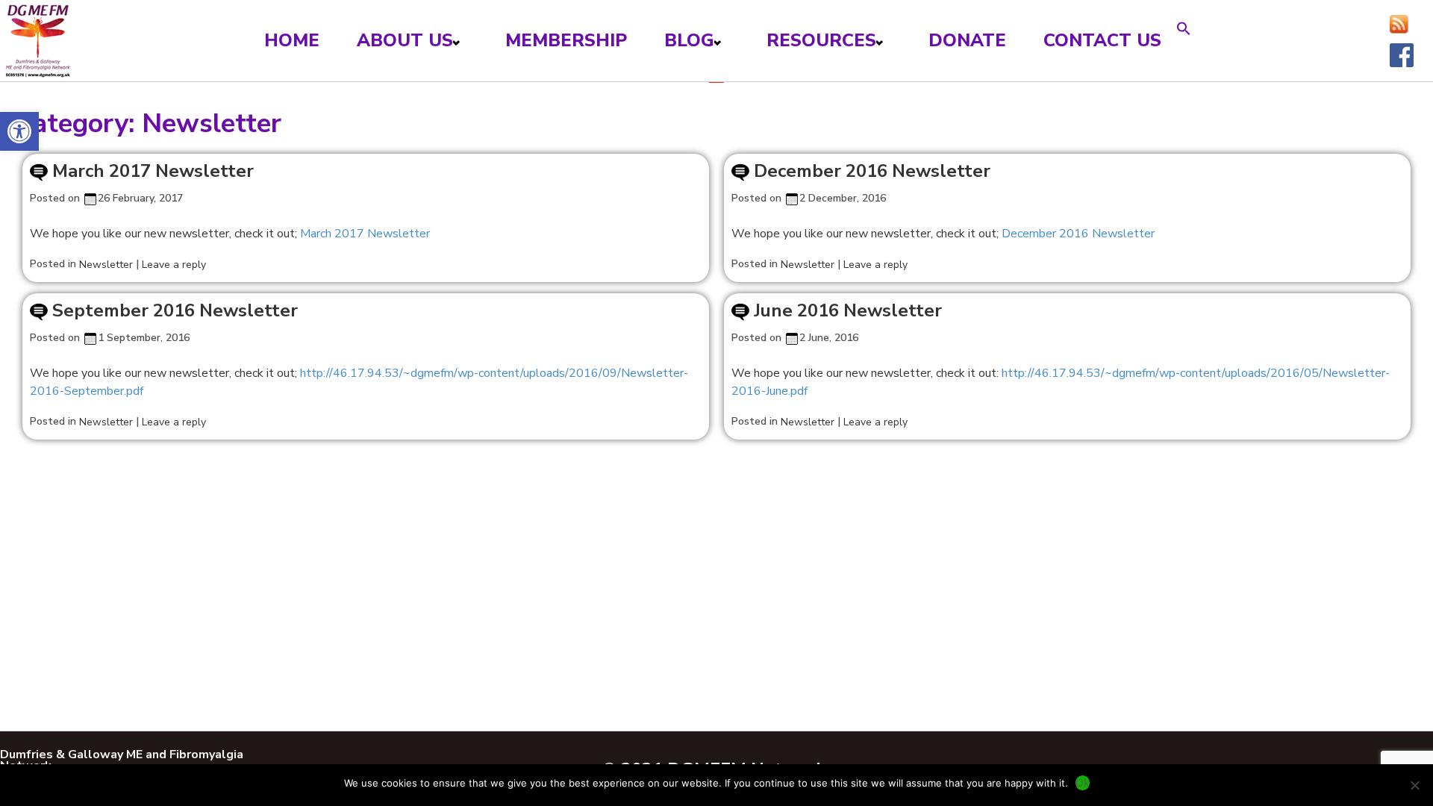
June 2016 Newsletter (848, 310)
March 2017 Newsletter (153, 171)
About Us (405, 40)
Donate (967, 40)
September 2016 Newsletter (175, 310)
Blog (689, 40)
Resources (821, 40)
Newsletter (106, 264)
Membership (566, 40)
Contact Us (1102, 40)
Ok (1082, 782)
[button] (19, 131)
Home (291, 40)
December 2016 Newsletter (872, 171)
